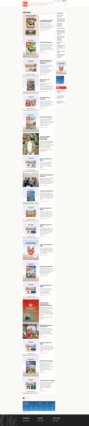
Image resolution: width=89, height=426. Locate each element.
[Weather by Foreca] (26, 411)
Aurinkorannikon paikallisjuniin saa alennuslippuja (60, 25)
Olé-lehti (41, 30)
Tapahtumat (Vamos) (43, 150)
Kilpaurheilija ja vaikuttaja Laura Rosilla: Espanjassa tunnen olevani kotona (61, 20)
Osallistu (29, 3)
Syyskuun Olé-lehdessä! (61, 28)
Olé (23, 8)
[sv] (65, 0)
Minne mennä (30, 4)
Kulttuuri (35, 4)
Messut (45, 3)
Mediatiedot (47, 3)
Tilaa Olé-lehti (33, 3)
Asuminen (39, 4)
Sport (46, 4)
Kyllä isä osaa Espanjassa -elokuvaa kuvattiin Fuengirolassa (61, 56)
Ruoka (43, 4)
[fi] (62, 0)
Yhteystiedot (51, 3)
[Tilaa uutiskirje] (61, 67)
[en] (63, 0)
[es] (64, 0)
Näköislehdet (41, 3)
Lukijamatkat (37, 3)
